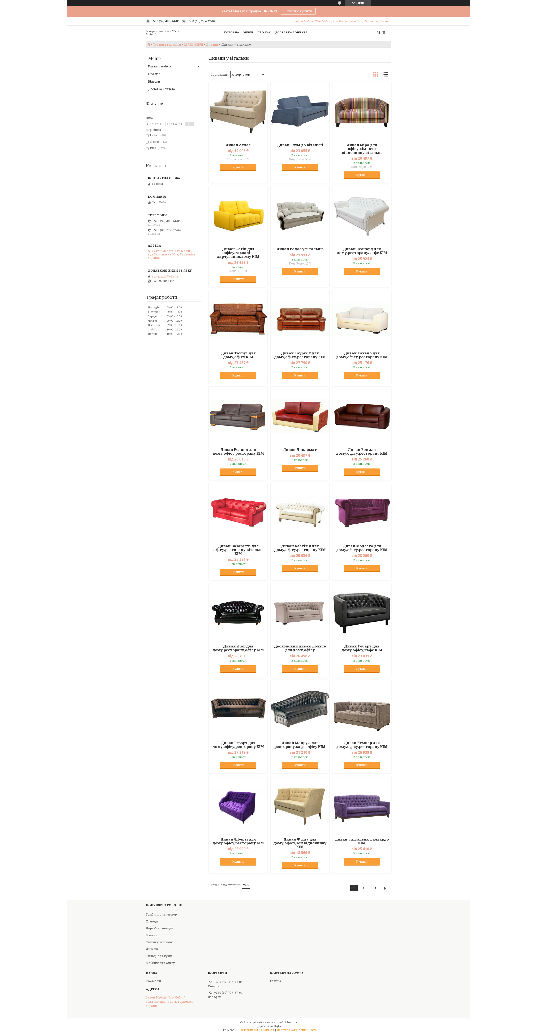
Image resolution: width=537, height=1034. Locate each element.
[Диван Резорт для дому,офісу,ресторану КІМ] (238, 709)
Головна (231, 32)
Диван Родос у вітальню (299, 249)
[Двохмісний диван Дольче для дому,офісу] (300, 612)
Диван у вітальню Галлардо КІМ (362, 841)
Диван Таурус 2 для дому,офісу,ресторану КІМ (300, 355)
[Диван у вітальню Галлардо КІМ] (361, 805)
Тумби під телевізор (161, 914)
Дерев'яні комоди (159, 928)
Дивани (212, 44)
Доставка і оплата (291, 32)
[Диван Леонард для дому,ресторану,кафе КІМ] (361, 215)
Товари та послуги (167, 44)
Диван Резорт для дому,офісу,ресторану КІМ (238, 745)
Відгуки (154, 81)
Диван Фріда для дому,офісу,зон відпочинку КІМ (299, 843)
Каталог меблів (159, 66)
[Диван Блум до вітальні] (300, 111)
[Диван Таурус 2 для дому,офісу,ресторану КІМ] (300, 319)
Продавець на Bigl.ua (268, 1026)
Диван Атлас (238, 145)
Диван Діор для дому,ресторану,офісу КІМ (238, 648)
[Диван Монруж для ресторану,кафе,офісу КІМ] (300, 709)
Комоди (152, 921)
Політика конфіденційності (296, 1030)
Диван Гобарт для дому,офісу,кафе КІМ (361, 648)
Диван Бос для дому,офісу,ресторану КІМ (361, 451)
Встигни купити (298, 11)
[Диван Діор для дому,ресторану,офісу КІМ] (238, 612)
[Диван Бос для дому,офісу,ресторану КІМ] (361, 416)
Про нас (264, 32)
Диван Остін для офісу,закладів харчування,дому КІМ (238, 252)
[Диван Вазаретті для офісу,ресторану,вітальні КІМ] (238, 512)
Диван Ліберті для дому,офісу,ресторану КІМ (238, 841)
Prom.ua (292, 1022)
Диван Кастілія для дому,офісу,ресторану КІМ (300, 548)
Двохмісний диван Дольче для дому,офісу (300, 648)
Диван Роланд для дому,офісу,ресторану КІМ (238, 451)
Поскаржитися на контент (256, 1030)
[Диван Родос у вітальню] (300, 215)
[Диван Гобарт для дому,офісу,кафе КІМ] (361, 612)
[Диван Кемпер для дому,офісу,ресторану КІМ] (361, 709)
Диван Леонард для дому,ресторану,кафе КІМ (362, 251)
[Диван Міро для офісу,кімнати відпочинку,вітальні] (361, 111)
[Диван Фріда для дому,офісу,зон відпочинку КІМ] (300, 805)
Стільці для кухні (159, 956)
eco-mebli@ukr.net (165, 276)
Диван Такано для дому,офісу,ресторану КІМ (361, 355)
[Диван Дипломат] (300, 416)
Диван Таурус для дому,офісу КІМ (238, 355)
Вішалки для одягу (160, 963)
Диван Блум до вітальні (300, 145)
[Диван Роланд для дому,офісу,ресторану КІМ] (238, 416)
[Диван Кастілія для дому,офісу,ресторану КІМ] (300, 512)
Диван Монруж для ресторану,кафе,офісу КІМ (299, 745)
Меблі (248, 32)
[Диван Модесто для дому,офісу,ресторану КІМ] (361, 512)
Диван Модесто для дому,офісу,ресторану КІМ (361, 548)
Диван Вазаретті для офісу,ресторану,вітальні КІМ (238, 549)
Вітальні (152, 935)
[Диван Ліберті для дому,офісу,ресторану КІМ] (238, 805)
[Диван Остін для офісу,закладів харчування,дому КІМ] (238, 215)
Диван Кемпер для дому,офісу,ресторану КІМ (361, 745)
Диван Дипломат (300, 449)
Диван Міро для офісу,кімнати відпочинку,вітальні (362, 148)
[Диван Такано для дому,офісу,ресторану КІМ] (361, 319)
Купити (238, 167)
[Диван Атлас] (238, 111)
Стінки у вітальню (159, 942)
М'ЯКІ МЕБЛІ (193, 44)
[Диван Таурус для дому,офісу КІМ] (238, 319)
